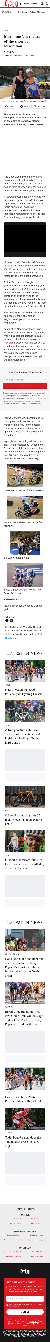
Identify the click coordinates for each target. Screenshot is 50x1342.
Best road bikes (13, 1235)
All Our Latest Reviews (13, 1252)
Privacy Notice (36, 396)
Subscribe (33, 3)
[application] (25, 237)
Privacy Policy (34, 1322)
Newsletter (41, 106)
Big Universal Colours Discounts (31, 12)
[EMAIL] (12, 620)
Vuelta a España (15, 1223)
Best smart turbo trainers (13, 1240)
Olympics (35, 1223)
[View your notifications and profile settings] (20, 3)
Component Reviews (13, 1256)
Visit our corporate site (38, 1332)
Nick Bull (11, 52)
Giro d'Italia (35, 1218)
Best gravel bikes (37, 1235)
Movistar (8, 342)
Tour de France (15, 1218)
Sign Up (25, 1311)
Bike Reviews (37, 1252)
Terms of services (34, 393)
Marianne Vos (23, 117)
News (6, 30)
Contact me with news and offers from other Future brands (25, 1305)
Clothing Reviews (36, 1256)
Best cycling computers (37, 1240)
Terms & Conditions (22, 1324)
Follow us (26, 106)
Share (10, 106)
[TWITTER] (7, 620)
